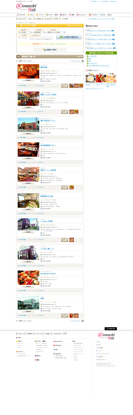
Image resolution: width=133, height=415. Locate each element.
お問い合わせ (114, 1)
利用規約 (100, 356)
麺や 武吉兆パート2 (48, 120)
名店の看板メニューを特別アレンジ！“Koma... (100, 48)
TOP (17, 22)
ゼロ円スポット (40, 351)
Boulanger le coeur (48, 273)
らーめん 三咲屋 (47, 221)
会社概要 (100, 347)
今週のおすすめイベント (24, 355)
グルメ (76, 355)
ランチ (47, 43)
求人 (99, 342)
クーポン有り (23, 37)
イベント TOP (21, 353)
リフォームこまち (79, 351)
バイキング (58, 43)
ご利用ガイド (95, 1)
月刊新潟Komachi (79, 343)
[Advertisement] (53, 378)
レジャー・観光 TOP (42, 343)
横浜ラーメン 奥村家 (48, 170)
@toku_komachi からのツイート (95, 88)
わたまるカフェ (93, 63)
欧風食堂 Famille (47, 196)
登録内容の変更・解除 (61, 357)
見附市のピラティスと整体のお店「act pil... (99, 30)
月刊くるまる (78, 345)
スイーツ (64, 43)
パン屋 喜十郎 (92, 56)
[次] (80, 61)
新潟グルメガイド (24, 22)
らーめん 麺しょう (47, 248)
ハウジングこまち (79, 349)
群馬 (76, 357)
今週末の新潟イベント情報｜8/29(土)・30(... (99, 39)
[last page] (82, 61)
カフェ (20, 347)
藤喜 (90, 58)
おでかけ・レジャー (79, 353)
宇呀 (90, 61)
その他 (76, 360)
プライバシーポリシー (104, 353)
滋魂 (42, 298)
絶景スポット (40, 349)
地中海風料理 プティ (48, 145)
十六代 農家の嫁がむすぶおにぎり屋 (99, 65)
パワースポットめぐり (42, 347)
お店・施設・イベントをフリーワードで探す (102, 18)
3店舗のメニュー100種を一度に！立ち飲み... (99, 43)
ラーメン (52, 43)
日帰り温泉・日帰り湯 (42, 345)
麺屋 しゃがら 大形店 (48, 94)
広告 (99, 344)
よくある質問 (104, 1)
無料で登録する (59, 355)
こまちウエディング (79, 347)
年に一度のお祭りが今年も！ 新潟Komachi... (99, 35)
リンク (100, 350)
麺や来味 (44, 67)
